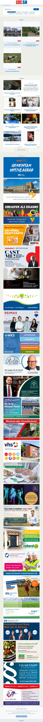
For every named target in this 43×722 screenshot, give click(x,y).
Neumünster (18, 12)
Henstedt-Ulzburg (19, 13)
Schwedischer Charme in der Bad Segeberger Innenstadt (31, 110)
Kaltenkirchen (11, 13)
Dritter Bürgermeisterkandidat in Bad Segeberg (12, 110)
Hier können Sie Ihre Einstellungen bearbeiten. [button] (21, 712)
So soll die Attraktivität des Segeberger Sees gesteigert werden (31, 45)
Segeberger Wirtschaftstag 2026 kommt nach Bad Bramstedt (30, 85)
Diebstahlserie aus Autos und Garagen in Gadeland (12, 93)
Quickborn (26, 13)
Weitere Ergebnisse (21, 149)
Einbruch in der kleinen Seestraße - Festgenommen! (12, 127)
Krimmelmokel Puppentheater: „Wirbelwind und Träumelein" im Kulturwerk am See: (31, 127)
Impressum (21, 720)
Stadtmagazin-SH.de (7, 5)
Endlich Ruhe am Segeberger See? (12, 71)
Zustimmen (24, 716)
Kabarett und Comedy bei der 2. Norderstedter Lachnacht (30, 145)
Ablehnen (18, 716)
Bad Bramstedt (32, 12)
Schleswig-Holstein (11, 12)
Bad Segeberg (25, 12)
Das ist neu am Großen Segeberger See (12, 44)
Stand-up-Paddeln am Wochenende (12, 144)
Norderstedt (31, 13)
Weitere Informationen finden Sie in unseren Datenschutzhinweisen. (21, 713)
